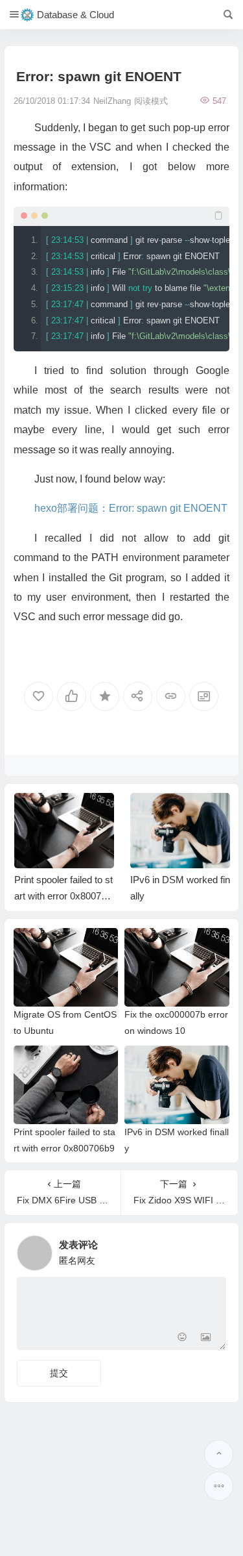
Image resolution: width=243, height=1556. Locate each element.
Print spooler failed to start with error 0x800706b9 (63, 896)
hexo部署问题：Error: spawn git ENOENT (130, 508)
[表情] (182, 1338)
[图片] (205, 1338)
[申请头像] (213, 1249)
